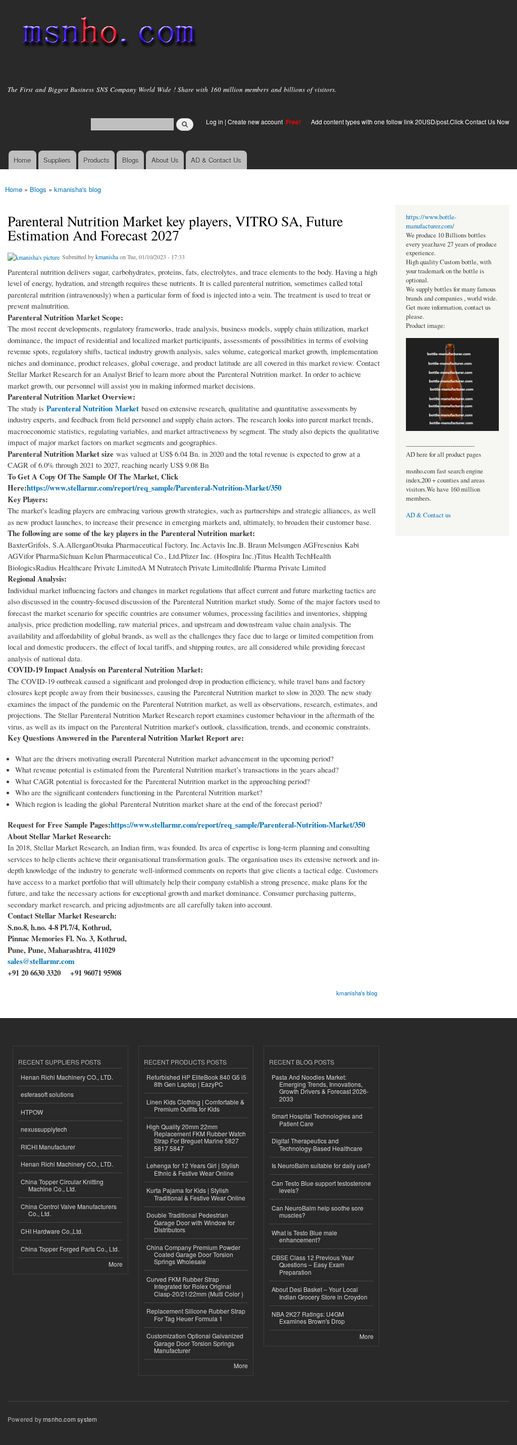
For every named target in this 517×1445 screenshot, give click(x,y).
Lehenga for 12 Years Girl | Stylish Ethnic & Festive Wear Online (192, 1169)
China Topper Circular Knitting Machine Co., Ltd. (62, 1185)
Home (22, 160)
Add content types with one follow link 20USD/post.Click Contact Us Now (410, 121)
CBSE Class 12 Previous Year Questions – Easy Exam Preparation (313, 1264)
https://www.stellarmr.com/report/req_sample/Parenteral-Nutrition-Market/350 (154, 487)
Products (96, 160)
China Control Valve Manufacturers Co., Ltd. (69, 1210)
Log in (214, 121)
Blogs (130, 160)
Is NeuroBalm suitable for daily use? (321, 1165)
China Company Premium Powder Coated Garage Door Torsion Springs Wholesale (193, 1254)
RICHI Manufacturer (48, 1146)
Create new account (256, 121)
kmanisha (106, 257)
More (116, 1264)
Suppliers (57, 160)
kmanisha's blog (77, 189)
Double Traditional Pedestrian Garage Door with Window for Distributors (190, 1222)
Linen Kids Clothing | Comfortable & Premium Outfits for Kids (195, 1105)
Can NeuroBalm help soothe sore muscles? (318, 1211)
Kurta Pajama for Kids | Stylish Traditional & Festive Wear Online (195, 1193)
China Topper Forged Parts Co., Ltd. (70, 1248)
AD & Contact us (428, 515)
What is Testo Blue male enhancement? (304, 1236)
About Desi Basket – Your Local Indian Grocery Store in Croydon (320, 1292)
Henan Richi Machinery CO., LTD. (67, 1077)
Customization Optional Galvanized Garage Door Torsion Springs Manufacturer (194, 1343)
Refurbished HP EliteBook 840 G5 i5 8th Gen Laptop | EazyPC (196, 1080)
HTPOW (32, 1111)
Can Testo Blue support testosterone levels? (321, 1186)
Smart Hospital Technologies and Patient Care (317, 1119)
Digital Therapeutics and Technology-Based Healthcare (317, 1144)
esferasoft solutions (47, 1094)
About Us (165, 160)
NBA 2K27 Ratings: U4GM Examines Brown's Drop (308, 1317)
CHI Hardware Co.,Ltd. (52, 1231)
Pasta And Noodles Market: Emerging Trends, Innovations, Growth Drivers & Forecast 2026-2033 (320, 1088)
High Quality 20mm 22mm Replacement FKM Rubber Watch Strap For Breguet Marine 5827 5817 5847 (196, 1137)
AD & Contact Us (216, 160)
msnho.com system (70, 1419)
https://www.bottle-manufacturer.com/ (431, 221)
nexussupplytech (44, 1129)
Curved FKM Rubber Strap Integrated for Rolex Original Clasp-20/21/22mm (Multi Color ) (194, 1286)
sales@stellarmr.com (41, 961)
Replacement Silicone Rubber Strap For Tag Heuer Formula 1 (195, 1314)
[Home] (107, 34)
